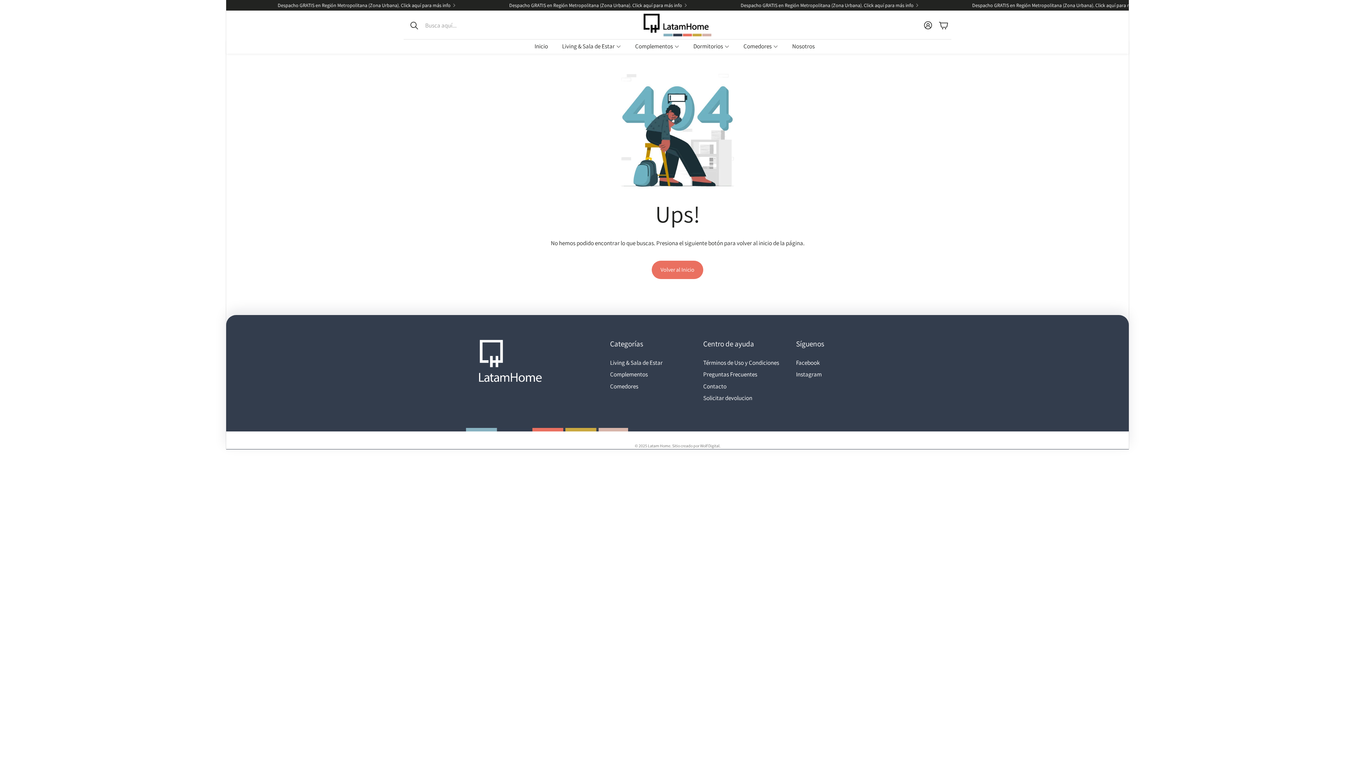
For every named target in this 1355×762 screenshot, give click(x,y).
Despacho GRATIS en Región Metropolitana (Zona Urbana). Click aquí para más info (341, 5)
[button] (450, 25)
